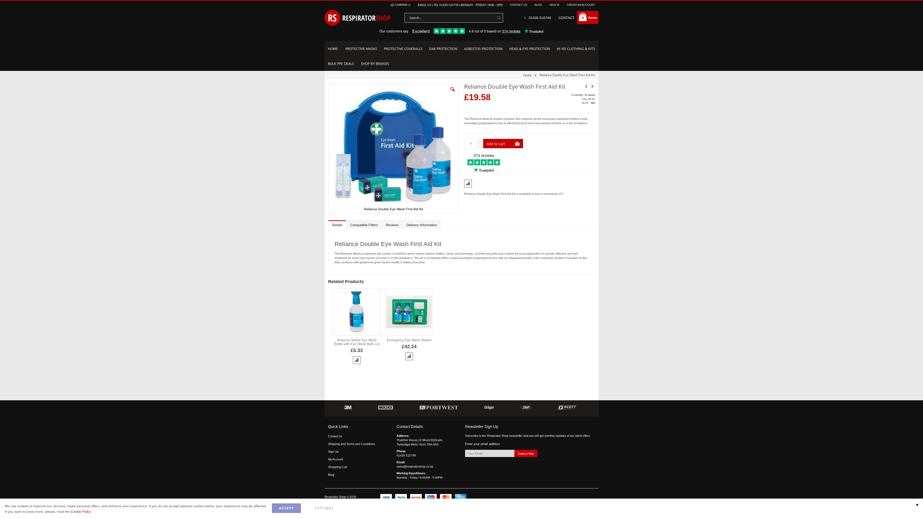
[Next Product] (592, 86)
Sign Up (333, 451)
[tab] (337, 224)
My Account (335, 459)
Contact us (335, 436)
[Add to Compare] (357, 360)
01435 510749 (449, 5)
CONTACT (566, 18)
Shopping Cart (337, 467)
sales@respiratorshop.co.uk (415, 466)
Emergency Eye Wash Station (409, 340)
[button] (453, 93)
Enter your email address (482, 444)
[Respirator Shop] (357, 18)
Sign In (554, 4)
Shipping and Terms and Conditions (351, 444)
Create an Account (581, 4)
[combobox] (454, 18)
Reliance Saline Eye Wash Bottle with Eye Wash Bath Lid (356, 342)
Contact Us (518, 4)
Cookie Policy (81, 511)
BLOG (538, 4)
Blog (331, 474)
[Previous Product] (586, 86)
